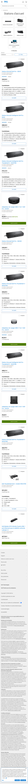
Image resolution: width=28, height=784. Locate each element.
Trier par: (3, 52)
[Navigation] (1, 2)
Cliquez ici (10, 747)
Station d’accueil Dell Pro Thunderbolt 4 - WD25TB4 (13, 284)
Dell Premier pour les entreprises (8, 588)
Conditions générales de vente (8, 596)
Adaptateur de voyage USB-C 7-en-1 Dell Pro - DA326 (13, 208)
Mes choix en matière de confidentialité (10, 602)
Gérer (3, 780)
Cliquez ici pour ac (11, 710)
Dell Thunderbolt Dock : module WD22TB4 (14, 484)
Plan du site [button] (3, 562)
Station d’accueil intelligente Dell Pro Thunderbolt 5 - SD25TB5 (12, 363)
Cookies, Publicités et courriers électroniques (11, 605)
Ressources (3, 579)
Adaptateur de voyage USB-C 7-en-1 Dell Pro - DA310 (13, 329)
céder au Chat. (18, 710)
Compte (3, 552)
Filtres (21, 54)
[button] (23, 2)
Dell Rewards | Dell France (21, 638)
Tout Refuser (17, 780)
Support (3, 555)
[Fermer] (26, 768)
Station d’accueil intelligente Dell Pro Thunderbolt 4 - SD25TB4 (12, 162)
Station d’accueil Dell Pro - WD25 (11, 71)
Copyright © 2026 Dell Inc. (7, 593)
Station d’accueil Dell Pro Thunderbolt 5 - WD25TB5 (13, 440)
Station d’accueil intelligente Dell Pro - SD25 (13, 116)
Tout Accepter (23, 780)
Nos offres (3, 570)
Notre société (4, 573)
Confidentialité (4, 599)
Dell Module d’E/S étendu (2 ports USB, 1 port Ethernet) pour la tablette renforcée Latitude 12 (13, 528)
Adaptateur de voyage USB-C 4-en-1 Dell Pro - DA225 (13, 407)
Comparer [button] (23, 59)
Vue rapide (14, 97)
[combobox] (14, 5)
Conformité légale (5, 609)
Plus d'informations (22, 661)
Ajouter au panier (14, 223)
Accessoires (5, 10)
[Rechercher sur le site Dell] (25, 5)
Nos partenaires (4, 576)
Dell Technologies (5, 584)
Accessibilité (4, 612)
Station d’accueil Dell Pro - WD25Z (12, 241)
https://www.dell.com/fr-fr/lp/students (9, 651)
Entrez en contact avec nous (7, 559)
